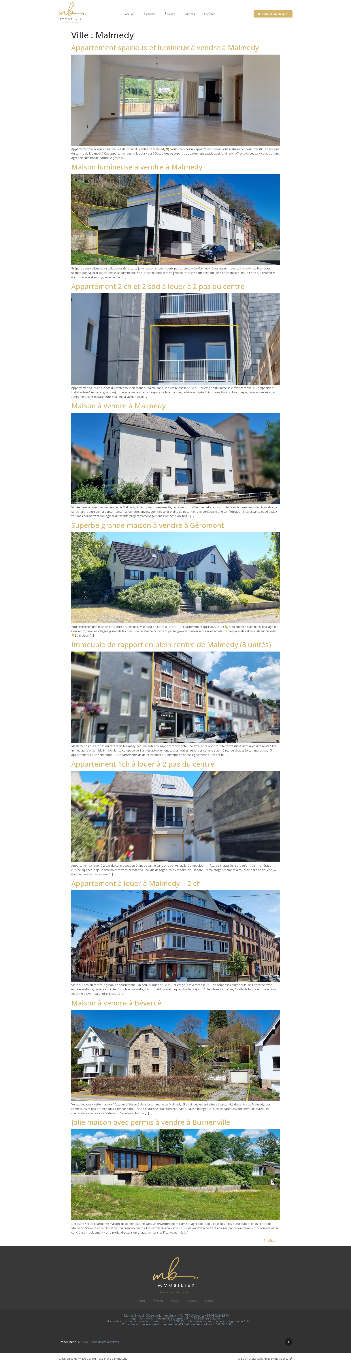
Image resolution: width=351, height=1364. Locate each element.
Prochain (272, 1240)
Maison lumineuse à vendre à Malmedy (136, 167)
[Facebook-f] (288, 1342)
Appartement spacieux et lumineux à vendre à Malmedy (165, 47)
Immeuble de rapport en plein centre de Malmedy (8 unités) (171, 644)
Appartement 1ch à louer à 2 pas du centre (142, 764)
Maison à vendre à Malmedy (118, 405)
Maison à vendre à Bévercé (116, 1002)
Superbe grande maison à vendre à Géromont (147, 525)
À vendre (150, 14)
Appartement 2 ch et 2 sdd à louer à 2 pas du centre (158, 286)
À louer (170, 14)
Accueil (129, 14)
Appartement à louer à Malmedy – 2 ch (136, 883)
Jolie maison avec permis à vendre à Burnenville (150, 1122)
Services (189, 14)
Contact (209, 14)
